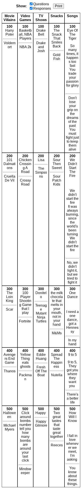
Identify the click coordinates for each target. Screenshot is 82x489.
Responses (42, 8)
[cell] (9, 88)
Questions (41, 4)
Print (58, 6)
